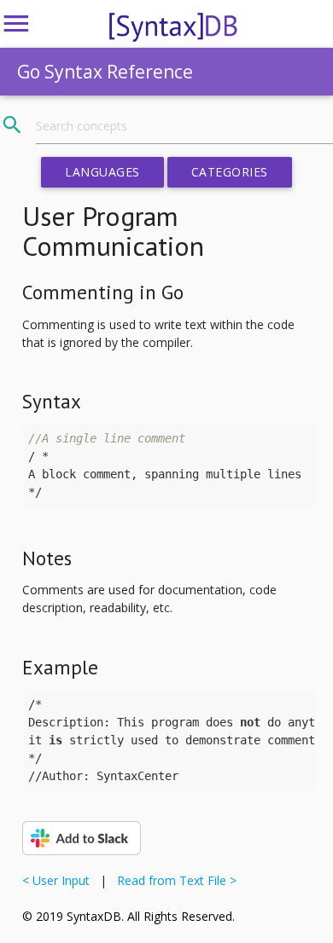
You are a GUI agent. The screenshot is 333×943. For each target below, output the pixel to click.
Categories (229, 172)
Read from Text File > (173, 880)
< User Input (59, 880)
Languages (102, 172)
